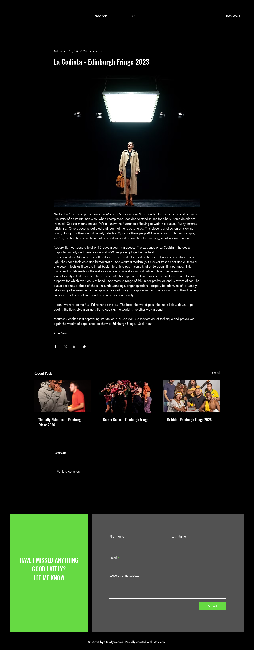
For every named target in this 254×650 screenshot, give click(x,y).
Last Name (178, 536)
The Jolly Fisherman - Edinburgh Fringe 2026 (60, 422)
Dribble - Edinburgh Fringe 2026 (189, 419)
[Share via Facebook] (55, 346)
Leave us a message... (124, 575)
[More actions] (198, 50)
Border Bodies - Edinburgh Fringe (125, 419)
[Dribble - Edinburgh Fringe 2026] (191, 396)
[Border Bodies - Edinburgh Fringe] (127, 396)
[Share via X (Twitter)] (65, 346)
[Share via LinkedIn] (75, 346)
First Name (116, 536)
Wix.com (160, 642)
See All (216, 373)
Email (113, 558)
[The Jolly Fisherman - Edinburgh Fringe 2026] (62, 396)
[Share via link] (85, 346)
